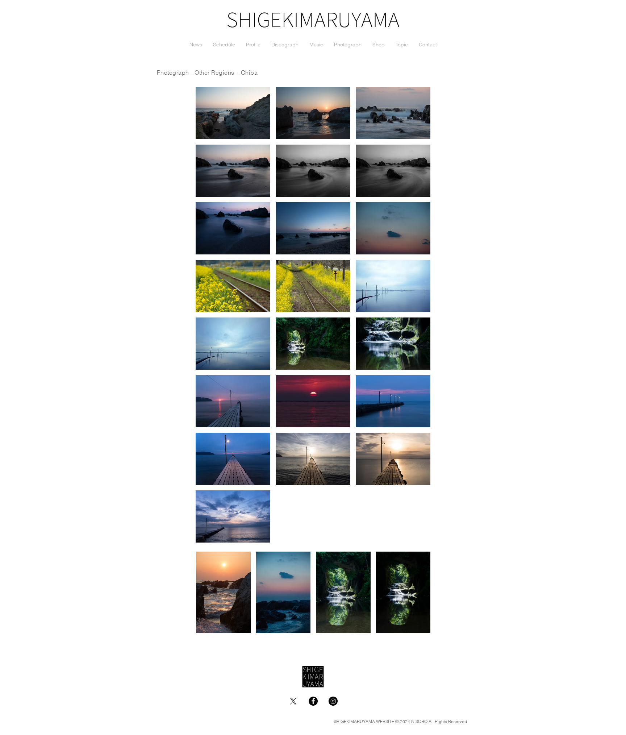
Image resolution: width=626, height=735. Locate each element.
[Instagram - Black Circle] (333, 701)
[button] (233, 113)
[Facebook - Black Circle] (313, 701)
